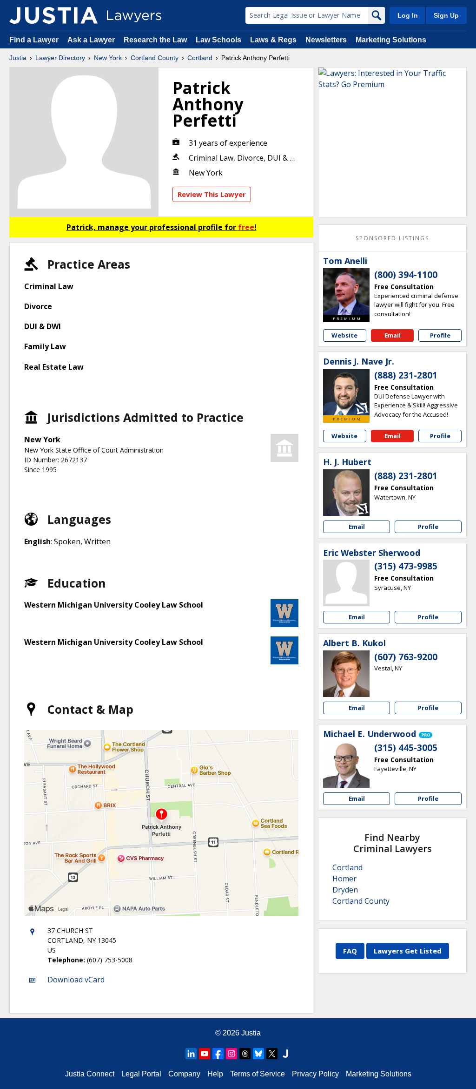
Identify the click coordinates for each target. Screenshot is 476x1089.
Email (392, 335)
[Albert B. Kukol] (346, 673)
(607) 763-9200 (405, 657)
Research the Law (155, 40)
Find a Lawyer (34, 40)
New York (108, 57)
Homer (344, 878)
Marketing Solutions (391, 40)
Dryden (345, 890)
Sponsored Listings (392, 238)
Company (184, 1074)
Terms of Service (257, 1074)
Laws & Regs (273, 40)
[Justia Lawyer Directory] (53, 15)
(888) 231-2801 (405, 375)
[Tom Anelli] (346, 291)
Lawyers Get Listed (408, 950)
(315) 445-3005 (405, 748)
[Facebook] (218, 1053)
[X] (272, 1053)
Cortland (199, 57)
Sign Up (446, 15)
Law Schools (218, 40)
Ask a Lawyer (92, 40)
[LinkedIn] (191, 1053)
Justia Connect (89, 1074)
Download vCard (76, 979)
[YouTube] (204, 1053)
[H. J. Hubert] (346, 492)
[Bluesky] (258, 1053)
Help (215, 1074)
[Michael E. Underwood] (346, 764)
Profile (440, 335)
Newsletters (326, 40)
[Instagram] (231, 1053)
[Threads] (245, 1053)
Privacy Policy (315, 1074)
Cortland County (154, 57)
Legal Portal (141, 1074)
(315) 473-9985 (405, 566)
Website (344, 335)
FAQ (350, 950)
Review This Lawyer (212, 194)
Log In (407, 15)
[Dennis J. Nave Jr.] (346, 392)
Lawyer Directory (60, 57)
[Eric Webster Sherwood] (346, 583)
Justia (17, 57)
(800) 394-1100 (405, 275)
